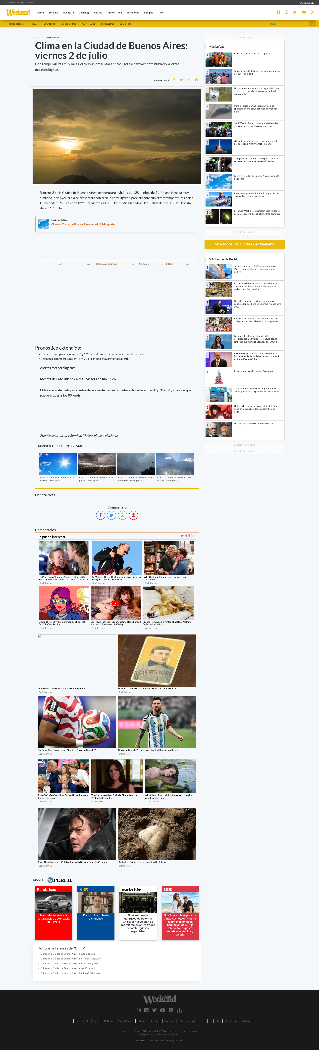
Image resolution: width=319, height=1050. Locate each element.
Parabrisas (169, 1021)
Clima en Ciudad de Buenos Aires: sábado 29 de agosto (83, 224)
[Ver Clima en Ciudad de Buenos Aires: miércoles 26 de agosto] (136, 455)
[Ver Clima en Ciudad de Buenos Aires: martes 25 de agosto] (175, 455)
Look (201, 1021)
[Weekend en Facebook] (146, 1010)
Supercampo (187, 1021)
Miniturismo (107, 23)
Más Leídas (216, 46)
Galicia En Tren (68, 23)
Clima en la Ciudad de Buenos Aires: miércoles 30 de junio (71, 958)
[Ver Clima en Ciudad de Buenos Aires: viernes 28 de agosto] (58, 455)
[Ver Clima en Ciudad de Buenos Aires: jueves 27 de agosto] (97, 455)
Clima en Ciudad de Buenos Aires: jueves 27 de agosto (96, 479)
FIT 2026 (33, 23)
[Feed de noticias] (171, 1010)
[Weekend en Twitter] (154, 1010)
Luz (210, 1021)
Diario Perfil (81, 1021)
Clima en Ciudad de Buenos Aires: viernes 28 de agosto (57, 479)
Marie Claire (125, 1021)
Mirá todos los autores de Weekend (245, 244)
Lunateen (231, 1021)
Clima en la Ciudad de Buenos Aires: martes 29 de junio (69, 963)
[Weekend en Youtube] (162, 1010)
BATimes (246, 1021)
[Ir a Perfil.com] (306, 2)
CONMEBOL (88, 23)
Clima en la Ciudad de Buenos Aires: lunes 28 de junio (68, 968)
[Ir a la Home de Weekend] (159, 999)
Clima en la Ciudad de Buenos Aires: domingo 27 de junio (70, 973)
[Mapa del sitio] (179, 1010)
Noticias (108, 1021)
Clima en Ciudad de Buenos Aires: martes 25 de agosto (174, 479)
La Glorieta (125, 23)
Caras (96, 1021)
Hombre (154, 1021)
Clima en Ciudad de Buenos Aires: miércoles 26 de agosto (135, 479)
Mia (219, 1021)
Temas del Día (16, 23)
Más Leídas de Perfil (223, 259)
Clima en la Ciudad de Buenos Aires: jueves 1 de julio (68, 953)
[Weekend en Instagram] (139, 1010)
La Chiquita (49, 23)
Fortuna (141, 1021)
